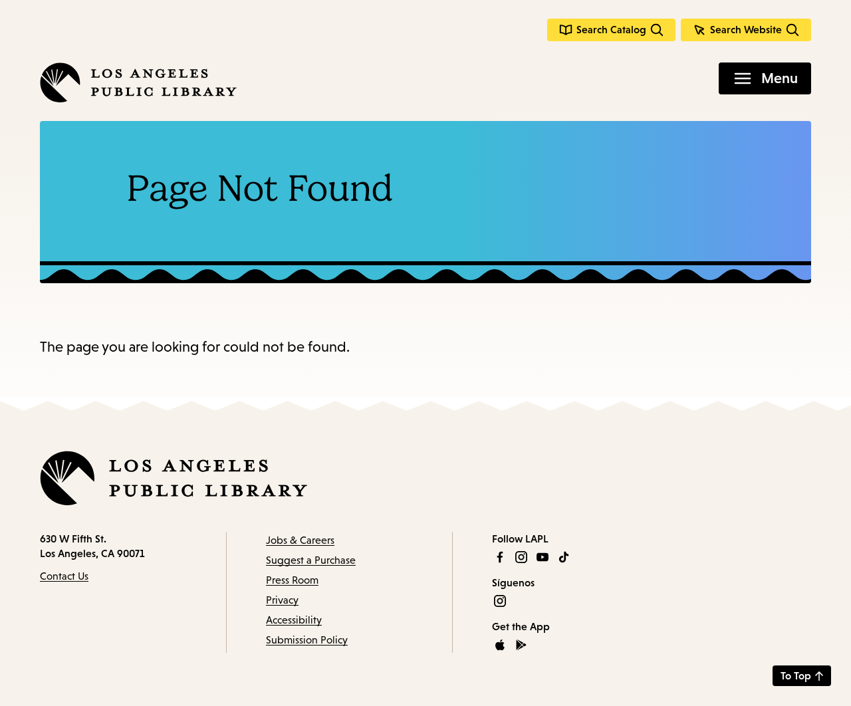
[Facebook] (500, 557)
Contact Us (64, 576)
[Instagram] (521, 557)
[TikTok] (564, 557)
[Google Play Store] (521, 645)
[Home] (138, 82)
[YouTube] (542, 557)
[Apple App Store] (500, 645)
